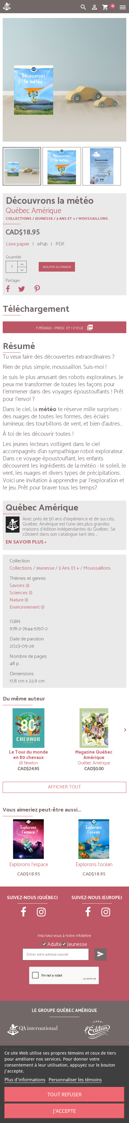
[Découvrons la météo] (22, 166)
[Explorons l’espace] (28, 839)
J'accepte (64, 1111)
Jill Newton (28, 763)
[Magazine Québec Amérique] (94, 728)
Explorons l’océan (94, 864)
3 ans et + (65, 218)
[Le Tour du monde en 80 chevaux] (28, 728)
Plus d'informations (24, 1079)
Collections (19, 218)
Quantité (13, 257)
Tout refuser (64, 1094)
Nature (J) (19, 600)
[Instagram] (41, 914)
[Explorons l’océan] (94, 839)
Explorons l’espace (28, 864)
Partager (13, 281)
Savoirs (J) (19, 586)
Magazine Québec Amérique (93, 754)
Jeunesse (44, 218)
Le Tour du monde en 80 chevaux (28, 754)
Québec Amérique (94, 763)
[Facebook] (24, 914)
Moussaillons (93, 218)
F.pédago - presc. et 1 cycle (64, 327)
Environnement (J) (27, 607)
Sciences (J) (21, 593)
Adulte (54, 944)
